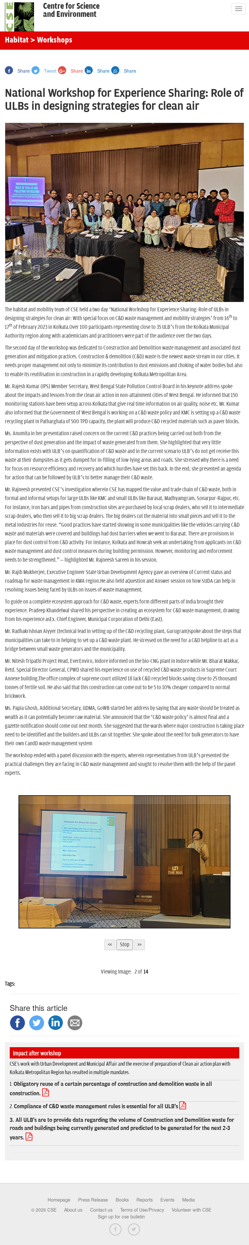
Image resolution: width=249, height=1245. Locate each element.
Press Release (93, 1200)
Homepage (59, 1200)
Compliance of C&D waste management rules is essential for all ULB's (100, 1106)
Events (167, 1200)
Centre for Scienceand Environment (71, 10)
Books (122, 1200)
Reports (144, 1200)
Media (188, 1200)
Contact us (101, 1210)
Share (23, 70)
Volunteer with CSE (191, 1210)
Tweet (49, 70)
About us (73, 1210)
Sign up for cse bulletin (121, 1216)
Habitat (17, 40)
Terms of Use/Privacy (142, 1210)
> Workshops (51, 40)
